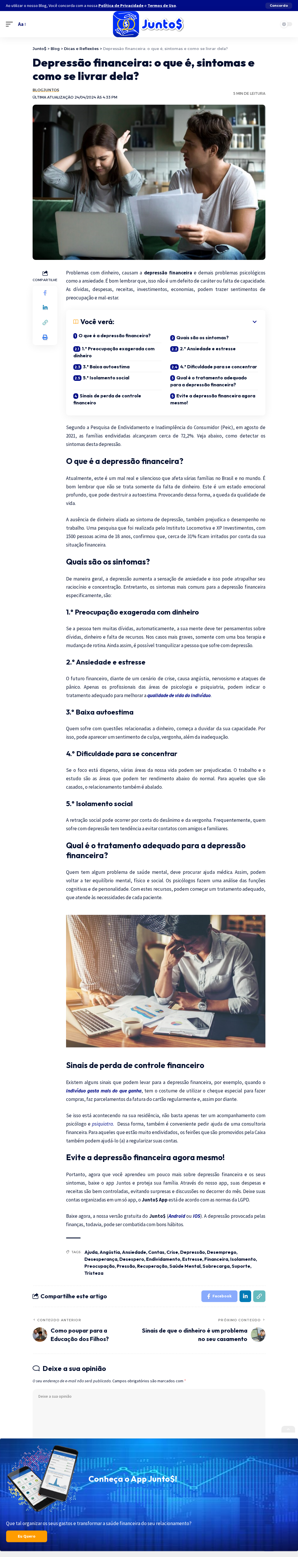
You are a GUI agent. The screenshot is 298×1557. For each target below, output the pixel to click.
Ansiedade (134, 1252)
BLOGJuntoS (46, 90)
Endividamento (163, 1259)
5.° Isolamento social (106, 378)
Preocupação (99, 1266)
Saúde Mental (185, 1266)
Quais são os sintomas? (202, 337)
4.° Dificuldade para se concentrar (219, 366)
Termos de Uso (162, 5)
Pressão (126, 1266)
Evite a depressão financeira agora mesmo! (212, 399)
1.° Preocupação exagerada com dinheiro (114, 352)
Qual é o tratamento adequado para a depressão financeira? (208, 381)
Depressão (192, 1252)
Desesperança (100, 1259)
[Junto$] (149, 24)
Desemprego (221, 1252)
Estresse (192, 1259)
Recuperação (152, 1266)
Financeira (216, 1259)
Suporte (241, 1266)
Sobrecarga (216, 1266)
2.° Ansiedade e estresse (208, 348)
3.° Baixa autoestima (106, 366)
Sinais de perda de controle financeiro (107, 399)
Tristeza (93, 1273)
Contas (156, 1252)
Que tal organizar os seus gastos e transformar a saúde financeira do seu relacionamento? (98, 1523)
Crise (172, 1252)
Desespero (131, 1259)
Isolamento (243, 1259)
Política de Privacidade (120, 5)
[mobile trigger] (11, 24)
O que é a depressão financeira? (115, 335)
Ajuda (90, 1252)
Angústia (110, 1252)
